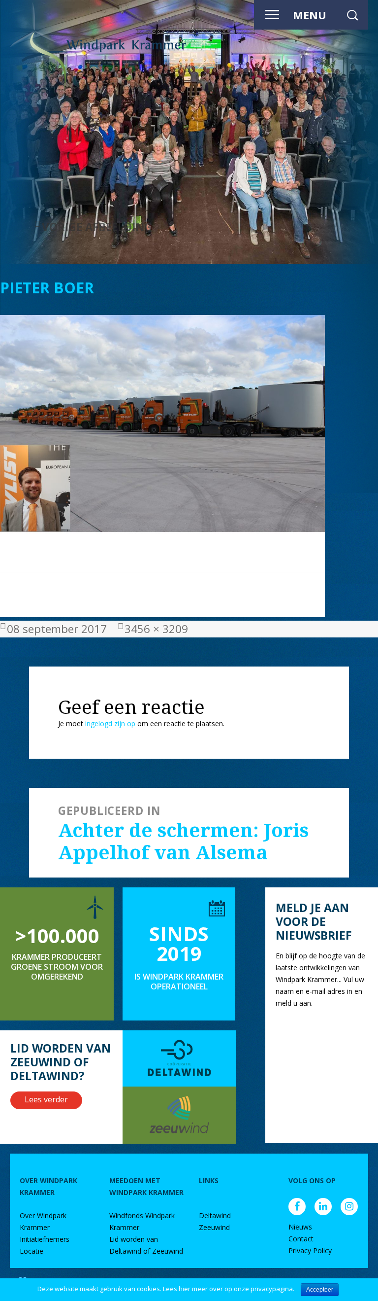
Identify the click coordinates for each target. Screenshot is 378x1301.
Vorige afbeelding (97, 227)
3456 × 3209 (156, 628)
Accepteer (319, 1289)
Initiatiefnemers (44, 1239)
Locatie (31, 1251)
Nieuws (300, 1226)
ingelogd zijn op (110, 723)
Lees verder (46, 1099)
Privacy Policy (310, 1250)
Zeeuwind (214, 1227)
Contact (301, 1238)
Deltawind (215, 1215)
